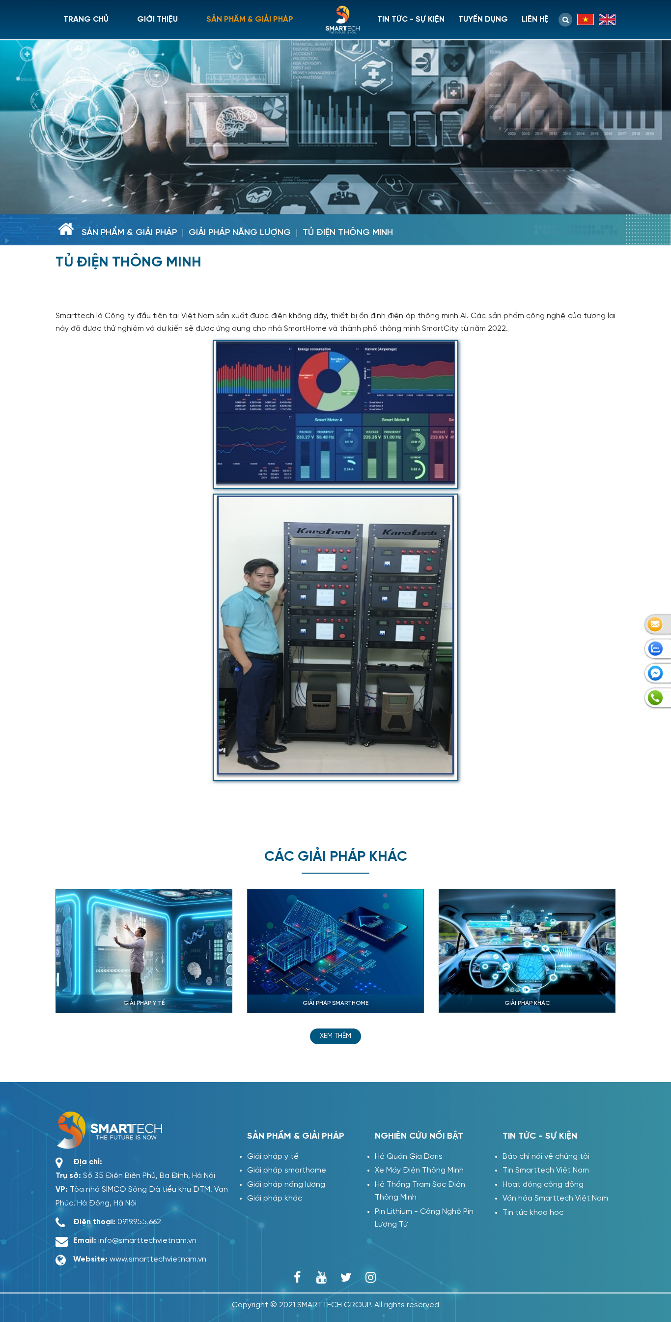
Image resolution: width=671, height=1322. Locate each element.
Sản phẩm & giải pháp (249, 19)
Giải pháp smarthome (286, 1170)
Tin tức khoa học (533, 1212)
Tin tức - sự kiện (411, 19)
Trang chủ (86, 19)
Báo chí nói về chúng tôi (546, 1156)
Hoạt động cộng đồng (543, 1184)
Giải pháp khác (274, 1198)
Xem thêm (335, 1036)
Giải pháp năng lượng (240, 232)
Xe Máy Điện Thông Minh (419, 1170)
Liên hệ (535, 19)
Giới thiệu (157, 19)
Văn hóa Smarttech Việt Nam (555, 1198)
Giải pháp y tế (273, 1156)
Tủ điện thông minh (348, 232)
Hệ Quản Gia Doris (409, 1156)
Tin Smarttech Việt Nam (546, 1170)
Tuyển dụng (483, 19)
